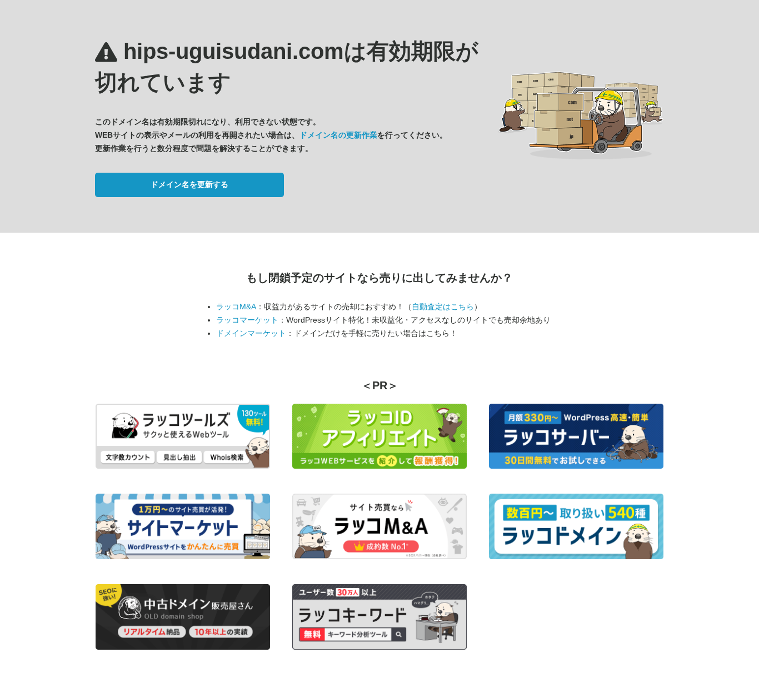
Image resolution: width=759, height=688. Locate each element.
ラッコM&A (236, 306)
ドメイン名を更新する (189, 184)
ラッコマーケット (247, 319)
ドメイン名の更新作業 (338, 134)
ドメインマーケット (251, 333)
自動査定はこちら (443, 306)
